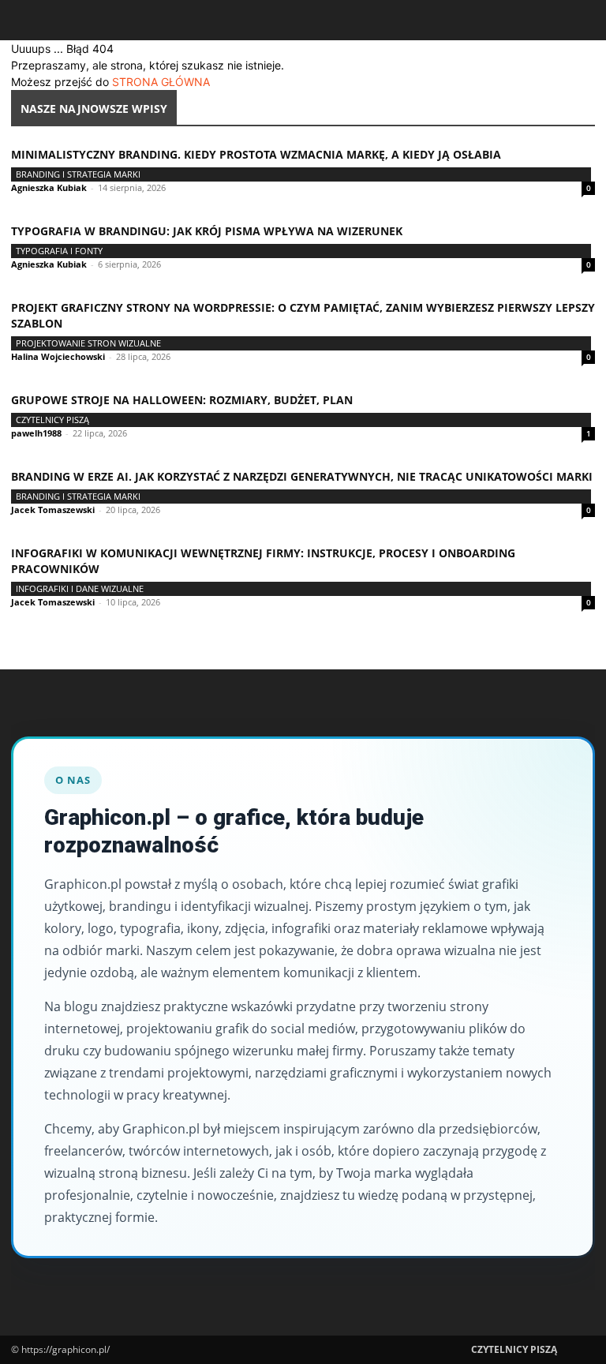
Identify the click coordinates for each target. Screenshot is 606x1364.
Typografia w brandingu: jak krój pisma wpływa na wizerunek (206, 230)
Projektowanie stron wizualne (88, 343)
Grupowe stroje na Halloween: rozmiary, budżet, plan (182, 399)
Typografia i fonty (59, 251)
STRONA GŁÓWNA (161, 81)
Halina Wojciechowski (58, 356)
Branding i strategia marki (78, 174)
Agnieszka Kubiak (49, 187)
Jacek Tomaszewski (53, 509)
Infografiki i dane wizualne (80, 588)
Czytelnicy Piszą (52, 419)
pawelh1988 (36, 433)
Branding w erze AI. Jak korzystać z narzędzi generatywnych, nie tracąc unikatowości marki (302, 476)
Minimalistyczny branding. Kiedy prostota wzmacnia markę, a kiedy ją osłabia (256, 154)
